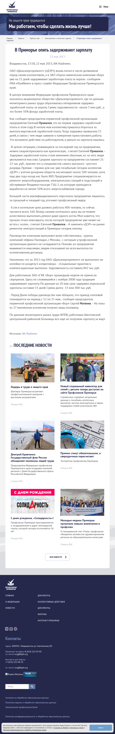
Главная (10, 38)
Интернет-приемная (48, 620)
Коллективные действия (51, 602)
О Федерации (12, 602)
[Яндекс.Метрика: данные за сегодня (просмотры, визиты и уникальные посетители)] (14, 674)
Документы (44, 595)
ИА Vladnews (29, 333)
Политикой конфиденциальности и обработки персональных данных (24, 730)
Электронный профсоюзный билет (21, 707)
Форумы (42, 614)
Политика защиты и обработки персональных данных (30, 702)
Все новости (56, 557)
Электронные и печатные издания (58, 38)
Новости (21, 38)
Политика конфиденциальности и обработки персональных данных (37, 716)
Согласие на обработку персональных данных (27, 698)
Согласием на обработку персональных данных (68, 728)
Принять (100, 728)
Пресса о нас (35, 38)
